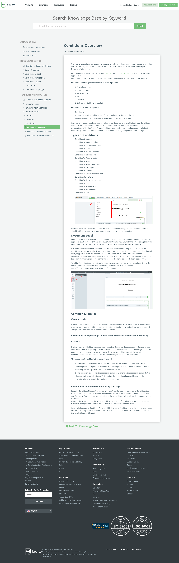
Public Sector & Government (70, 500)
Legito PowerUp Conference (138, 452)
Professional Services (67, 490)
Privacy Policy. (85, 552)
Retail (61, 487)
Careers (130, 494)
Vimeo (125, 549)
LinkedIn (112, 549)
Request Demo (150, 5)
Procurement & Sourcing (69, 452)
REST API (96, 497)
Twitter (138, 549)
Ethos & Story (132, 481)
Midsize (96, 455)
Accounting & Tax (66, 497)
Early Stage (97, 458)
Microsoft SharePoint (101, 491)
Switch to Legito (31, 484)
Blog (95, 472)
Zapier (95, 494)
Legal (61, 458)
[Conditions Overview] (113, 210)
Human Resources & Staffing (70, 462)
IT (60, 471)
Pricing (28, 481)
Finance (62, 468)
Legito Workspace (32, 452)
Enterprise (97, 452)
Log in (136, 5)
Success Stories (133, 462)
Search (140, 26)
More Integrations (100, 507)
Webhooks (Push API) (101, 503)
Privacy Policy (69, 549)
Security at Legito (134, 471)
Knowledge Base (99, 468)
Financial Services (66, 481)
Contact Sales (126, 5)
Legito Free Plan (32, 471)
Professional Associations (69, 503)
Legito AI (29, 474)
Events (129, 465)
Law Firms (63, 494)
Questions (130, 73)
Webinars (131, 458)
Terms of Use (132, 490)
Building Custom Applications (40, 465)
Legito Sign (32, 468)
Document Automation (37, 462)
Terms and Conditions (69, 552)
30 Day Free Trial (168, 5)
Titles (122, 73)
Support (130, 484)
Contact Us (131, 487)
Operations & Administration (71, 455)
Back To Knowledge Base (84, 426)
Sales (61, 465)
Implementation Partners (137, 468)
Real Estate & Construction (70, 484)
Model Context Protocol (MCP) (105, 500)
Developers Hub (99, 475)
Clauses (108, 73)
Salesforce (97, 488)
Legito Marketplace (33, 477)
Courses (130, 455)
